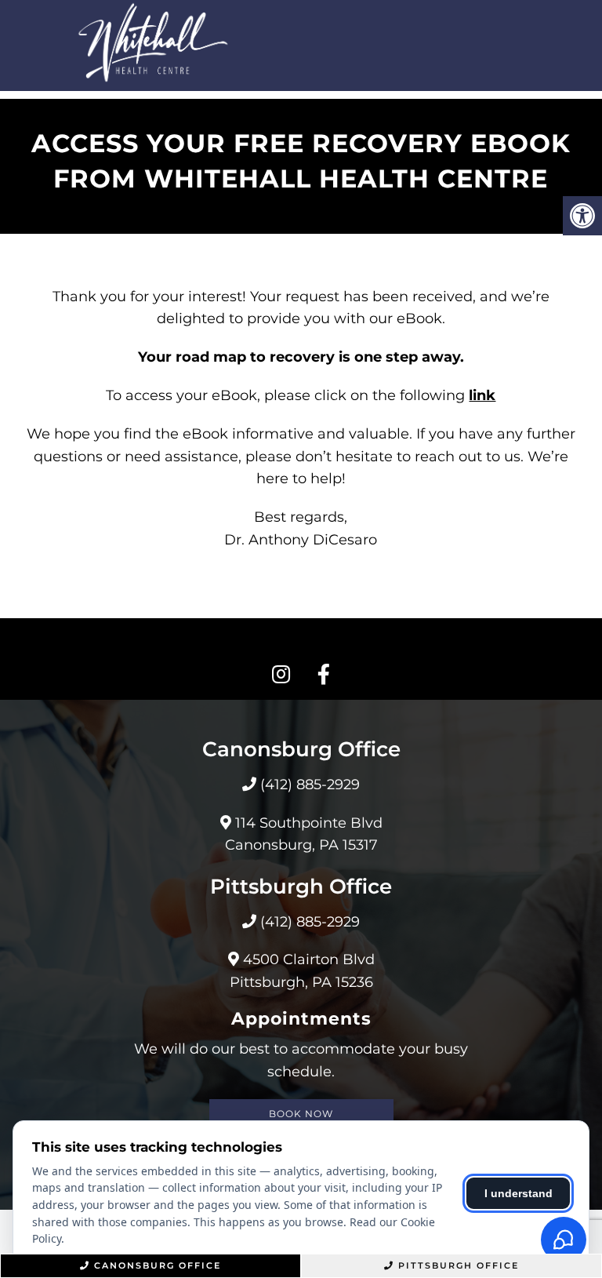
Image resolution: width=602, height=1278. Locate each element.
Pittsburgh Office (458, 1265)
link (482, 395)
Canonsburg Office (157, 1265)
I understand (518, 1193)
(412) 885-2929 (310, 784)
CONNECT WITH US (301, 642)
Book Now (301, 1114)
